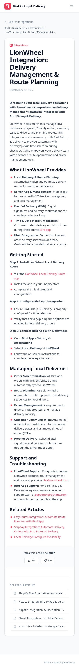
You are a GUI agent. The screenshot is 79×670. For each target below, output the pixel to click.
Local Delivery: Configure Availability (37, 537)
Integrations (36, 28)
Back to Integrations (20, 22)
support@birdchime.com (51, 494)
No (50, 560)
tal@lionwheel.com (56, 480)
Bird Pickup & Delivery (15, 28)
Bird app (45, 229)
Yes (34, 560)
